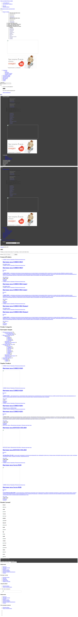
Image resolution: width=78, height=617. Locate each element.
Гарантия (4, 568)
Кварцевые (12, 14)
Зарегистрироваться (7, 92)
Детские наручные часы (12, 23)
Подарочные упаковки (7, 357)
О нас (6, 71)
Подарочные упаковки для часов (14, 26)
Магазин (4, 5)
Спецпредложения (6, 76)
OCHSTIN (9, 339)
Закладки (4, 578)
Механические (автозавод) (10, 342)
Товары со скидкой (6, 581)
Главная (2, 247)
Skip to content (10, 0)
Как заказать (5, 78)
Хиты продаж (5, 77)
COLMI (6, 359)
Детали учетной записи (7, 608)
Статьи (4, 80)
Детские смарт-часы (9, 333)
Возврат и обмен (8, 74)
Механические (12, 13)
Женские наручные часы (15, 17)
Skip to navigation (3, 0)
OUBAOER (9, 340)
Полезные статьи (6, 577)
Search (4, 241)
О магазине (5, 70)
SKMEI (8, 352)
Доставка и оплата (8, 73)
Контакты (7, 72)
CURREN (5, 259)
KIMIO (8, 337)
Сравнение (5, 579)
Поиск (16, 254)
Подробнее (5, 279)
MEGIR (8, 338)
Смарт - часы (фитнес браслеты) (14, 24)
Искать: (4, 242)
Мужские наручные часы (15, 12)
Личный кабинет (6, 6)
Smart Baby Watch (10, 334)
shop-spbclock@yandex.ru (7, 3)
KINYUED (9, 348)
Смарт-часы (7, 343)
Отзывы (4, 79)
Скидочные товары (6, 75)
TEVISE (9, 353)
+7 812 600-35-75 (6, 2)
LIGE (8, 349)
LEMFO (6, 360)
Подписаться (14, 562)
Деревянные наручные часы (13, 25)
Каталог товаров (6, 11)
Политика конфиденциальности (9, 571)
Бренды (11, 27)
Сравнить (5, 280)
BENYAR (9, 346)
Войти (4, 88)
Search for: (2, 82)
